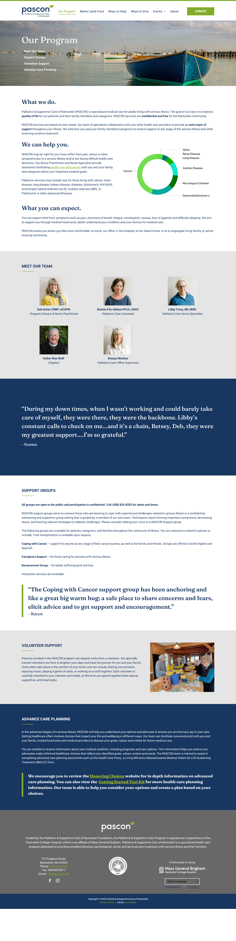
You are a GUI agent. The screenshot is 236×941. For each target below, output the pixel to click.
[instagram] (58, 881)
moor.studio (130, 902)
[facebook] (50, 881)
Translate (193, 887)
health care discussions (66, 167)
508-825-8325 (58, 866)
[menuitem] (67, 11)
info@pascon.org (58, 874)
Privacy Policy (107, 902)
